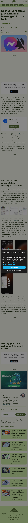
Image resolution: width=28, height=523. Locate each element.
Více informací (13, 262)
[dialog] (14, 261)
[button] (14, 264)
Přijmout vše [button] (14, 267)
